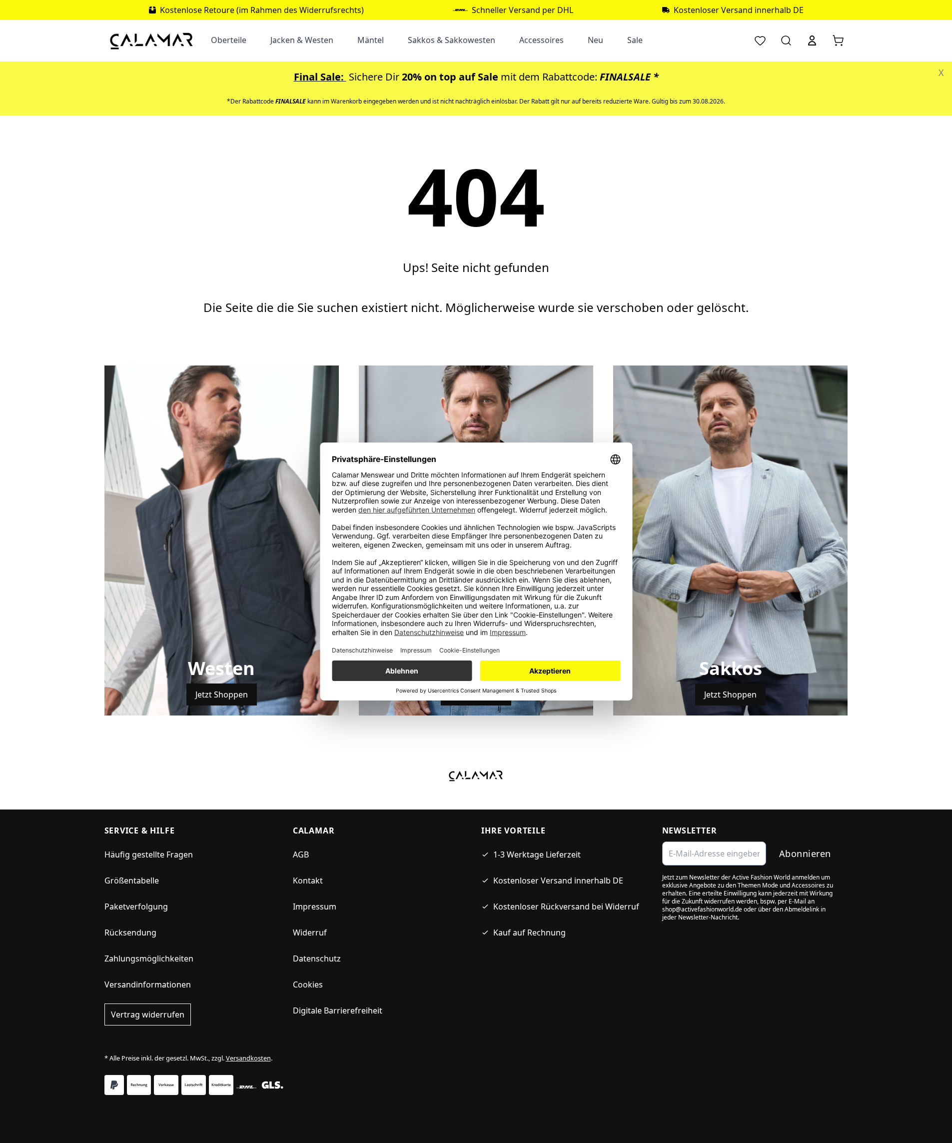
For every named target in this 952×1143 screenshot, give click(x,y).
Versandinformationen (147, 984)
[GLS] (272, 1085)
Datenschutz (317, 958)
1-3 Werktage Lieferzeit (537, 854)
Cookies (308, 984)
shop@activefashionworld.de (702, 909)
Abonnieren (805, 854)
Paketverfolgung (136, 906)
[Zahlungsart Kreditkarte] (221, 1085)
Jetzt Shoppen (221, 694)
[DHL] (246, 1087)
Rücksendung (130, 932)
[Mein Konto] (812, 40)
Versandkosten (248, 1058)
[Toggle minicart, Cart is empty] (838, 40)
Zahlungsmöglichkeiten (148, 958)
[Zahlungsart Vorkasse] (166, 1085)
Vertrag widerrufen (147, 1014)
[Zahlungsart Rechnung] (139, 1085)
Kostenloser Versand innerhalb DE (558, 880)
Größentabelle (131, 880)
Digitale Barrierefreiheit (337, 1010)
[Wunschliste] (760, 40)
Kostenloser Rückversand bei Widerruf (566, 906)
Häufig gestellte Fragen (148, 854)
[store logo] (151, 40)
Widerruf (310, 932)
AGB (301, 854)
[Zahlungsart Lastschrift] (193, 1085)
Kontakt (308, 880)
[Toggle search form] (786, 40)
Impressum (314, 906)
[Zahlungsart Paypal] (114, 1085)
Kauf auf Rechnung (529, 932)
